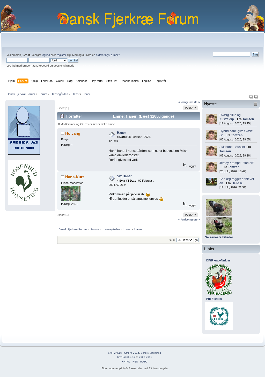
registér (61, 54)
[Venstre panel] (251, 97)
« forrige (183, 102)
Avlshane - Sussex (232, 147)
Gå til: (172, 240)
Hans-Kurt (74, 177)
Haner (121, 132)
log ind (46, 54)
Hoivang (72, 133)
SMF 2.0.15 (115, 352)
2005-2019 (145, 356)
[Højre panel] (256, 97)
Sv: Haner (124, 176)
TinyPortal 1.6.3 (126, 356)
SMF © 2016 (131, 352)
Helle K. (237, 183)
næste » (194, 102)
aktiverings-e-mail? (108, 54)
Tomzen (248, 119)
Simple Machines (151, 352)
